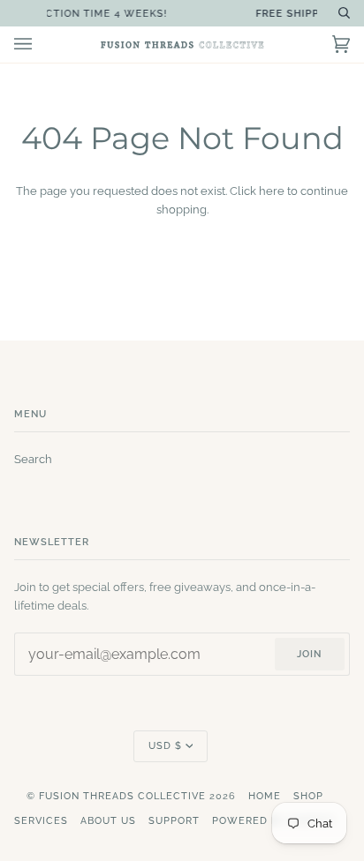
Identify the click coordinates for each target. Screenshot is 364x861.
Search (33, 459)
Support (174, 821)
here (271, 191)
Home (264, 796)
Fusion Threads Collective (122, 796)
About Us (108, 821)
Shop (308, 796)
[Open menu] (40, 44)
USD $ (165, 746)
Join (309, 654)
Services (41, 821)
